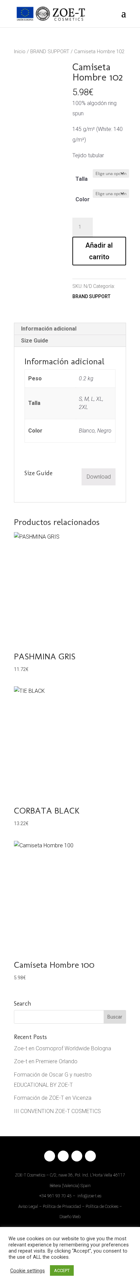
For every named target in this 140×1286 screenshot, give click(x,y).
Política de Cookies (102, 1206)
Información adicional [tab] (48, 328)
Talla (81, 179)
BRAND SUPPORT (49, 51)
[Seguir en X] (76, 1156)
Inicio (19, 51)
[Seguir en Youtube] (90, 1156)
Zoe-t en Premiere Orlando (45, 1061)
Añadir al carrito (99, 251)
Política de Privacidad (62, 1206)
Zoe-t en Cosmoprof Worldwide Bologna (62, 1048)
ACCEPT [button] (62, 1270)
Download (99, 476)
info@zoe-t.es (89, 1196)
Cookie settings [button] (27, 1271)
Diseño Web (70, 1216)
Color (82, 199)
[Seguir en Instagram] (63, 1156)
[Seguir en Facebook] (49, 1156)
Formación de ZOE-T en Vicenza (52, 1098)
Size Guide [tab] (34, 340)
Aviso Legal (28, 1206)
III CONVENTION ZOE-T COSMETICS (57, 1111)
